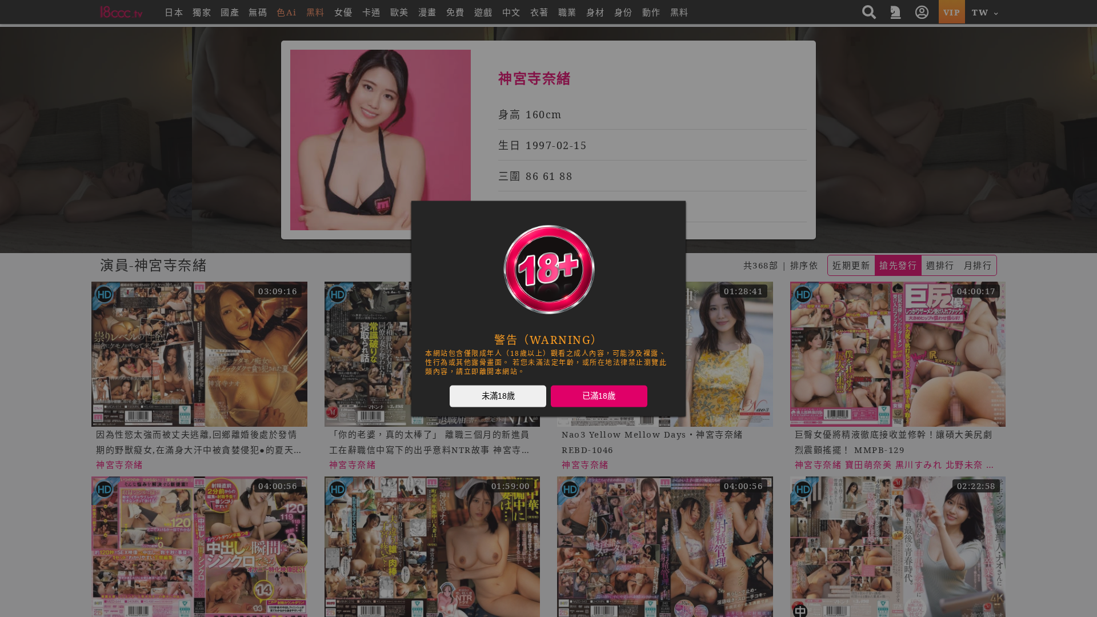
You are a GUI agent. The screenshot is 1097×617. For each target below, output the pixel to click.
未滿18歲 (498, 395)
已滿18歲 (598, 395)
